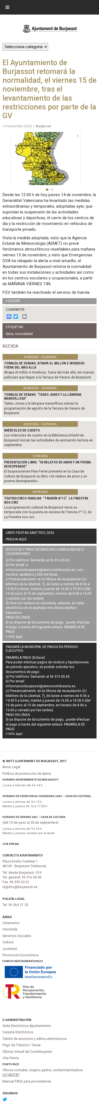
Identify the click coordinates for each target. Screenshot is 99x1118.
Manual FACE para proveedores (26, 1081)
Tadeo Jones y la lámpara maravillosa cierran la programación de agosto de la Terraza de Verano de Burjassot (44, 408)
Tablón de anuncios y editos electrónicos (34, 1039)
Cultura (7, 942)
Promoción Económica (20, 955)
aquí (19, 637)
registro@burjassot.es (19, 887)
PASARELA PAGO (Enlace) (25, 658)
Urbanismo (11, 923)
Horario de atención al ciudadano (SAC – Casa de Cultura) (46, 796)
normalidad (24, 334)
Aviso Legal (11, 767)
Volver (14, 301)
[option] (49, 158)
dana (9, 334)
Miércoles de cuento (22, 430)
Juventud (9, 949)
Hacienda (9, 929)
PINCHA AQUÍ (16, 539)
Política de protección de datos (26, 774)
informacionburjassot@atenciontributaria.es (40, 570)
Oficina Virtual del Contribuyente (27, 1052)
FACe (16, 1064)
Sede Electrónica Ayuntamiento (26, 1026)
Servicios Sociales (16, 936)
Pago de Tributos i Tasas (21, 1045)
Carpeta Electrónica (17, 1032)
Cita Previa (10, 843)
